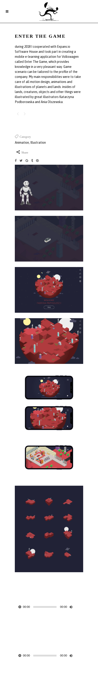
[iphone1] (49, 441)
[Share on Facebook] (17, 161)
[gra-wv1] (49, 316)
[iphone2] (49, 483)
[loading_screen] (49, 264)
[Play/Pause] (19, 606)
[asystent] (49, 213)
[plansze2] (49, 575)
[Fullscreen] (80, 606)
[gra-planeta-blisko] (49, 367)
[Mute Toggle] (71, 607)
